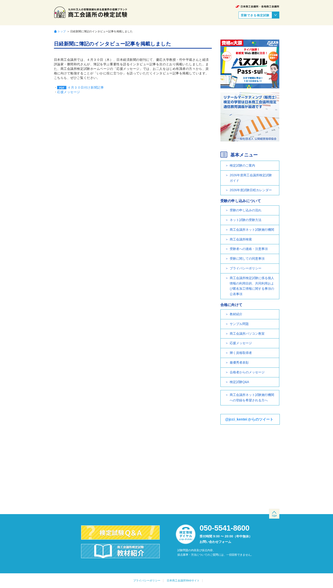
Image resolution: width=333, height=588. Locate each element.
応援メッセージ (68, 92)
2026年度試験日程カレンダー (251, 190)
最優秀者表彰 (239, 362)
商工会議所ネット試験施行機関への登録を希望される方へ (252, 397)
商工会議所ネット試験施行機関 (252, 229)
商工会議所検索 (241, 239)
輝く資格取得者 (241, 353)
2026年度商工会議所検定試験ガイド (251, 177)
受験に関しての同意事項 (247, 258)
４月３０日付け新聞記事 (86, 87)
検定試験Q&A (239, 382)
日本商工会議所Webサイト (183, 580)
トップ (62, 31)
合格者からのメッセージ (247, 372)
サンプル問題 (239, 324)
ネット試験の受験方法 (245, 220)
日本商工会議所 (257, 6)
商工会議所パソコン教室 (247, 333)
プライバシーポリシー (245, 268)
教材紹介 (236, 314)
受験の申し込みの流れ (245, 210)
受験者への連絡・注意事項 (249, 249)
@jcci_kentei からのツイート (249, 419)
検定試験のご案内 (242, 165)
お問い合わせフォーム (215, 541)
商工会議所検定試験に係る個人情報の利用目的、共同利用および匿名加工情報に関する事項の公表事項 (252, 286)
